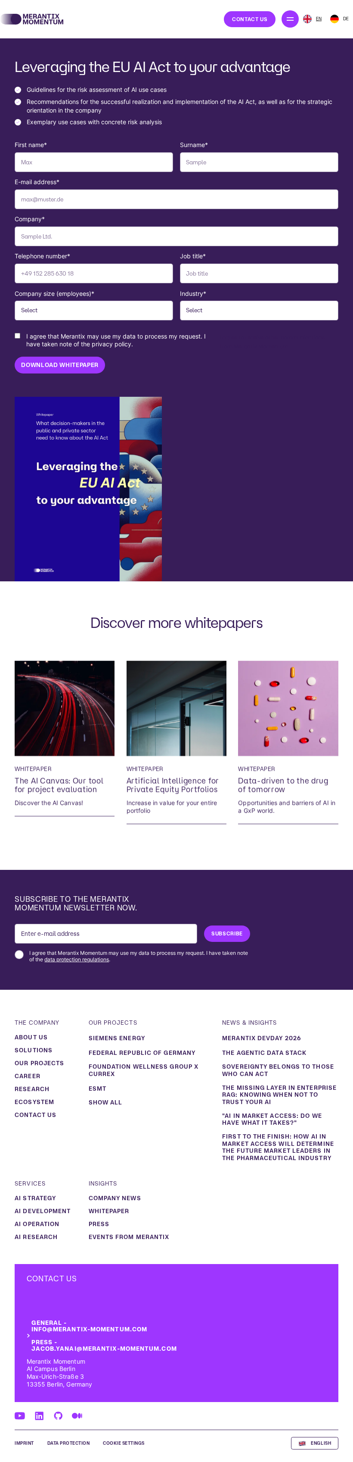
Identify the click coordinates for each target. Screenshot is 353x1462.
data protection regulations (76, 960)
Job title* (193, 256)
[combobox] (312, 19)
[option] (339, 19)
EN (319, 18)
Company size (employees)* (54, 293)
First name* (31, 144)
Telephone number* (42, 256)
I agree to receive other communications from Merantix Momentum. (175, 341)
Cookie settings (124, 1443)
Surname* (194, 144)
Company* (30, 219)
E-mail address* (37, 182)
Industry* (193, 293)
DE (346, 18)
